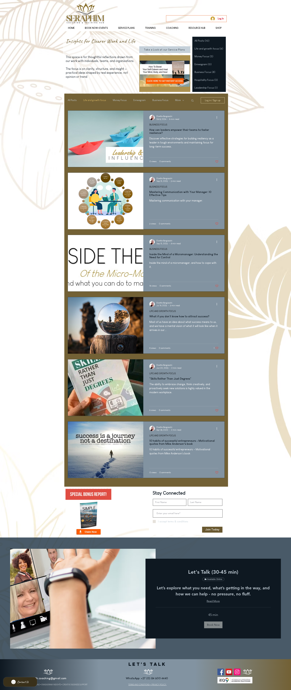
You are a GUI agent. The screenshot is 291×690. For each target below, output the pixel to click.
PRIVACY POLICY (159, 684)
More (178, 100)
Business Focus (160, 100)
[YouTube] (229, 672)
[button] (192, 101)
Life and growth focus (94, 100)
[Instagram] (237, 672)
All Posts (72, 100)
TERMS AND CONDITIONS (139, 684)
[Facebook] (220, 672)
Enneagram (139, 100)
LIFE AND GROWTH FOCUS (162, 311)
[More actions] (218, 117)
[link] (213, 572)
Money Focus (120, 100)
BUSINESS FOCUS (158, 124)
